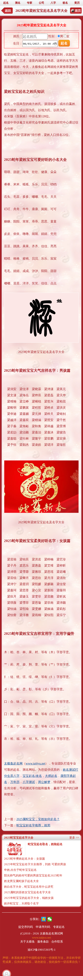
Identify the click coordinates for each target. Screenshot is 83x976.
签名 (65, 2)
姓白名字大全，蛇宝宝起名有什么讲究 (28, 886)
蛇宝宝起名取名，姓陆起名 (45, 844)
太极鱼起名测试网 (51, 933)
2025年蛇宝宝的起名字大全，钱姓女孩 (29, 897)
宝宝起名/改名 (32, 775)
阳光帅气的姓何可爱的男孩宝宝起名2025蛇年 (33, 875)
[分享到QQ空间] (43, 919)
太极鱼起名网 (13, 763)
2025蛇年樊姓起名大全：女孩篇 (24, 858)
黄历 (77, 2)
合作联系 (57, 941)
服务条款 (43, 941)
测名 (17, 2)
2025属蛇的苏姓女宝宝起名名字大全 (27, 892)
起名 (6, 2)
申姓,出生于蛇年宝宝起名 (20, 869)
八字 (53, 2)
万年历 (14, 782)
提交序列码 (25, 926)
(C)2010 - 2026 (29, 933)
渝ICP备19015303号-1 (42, 949)
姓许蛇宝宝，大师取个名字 (21, 903)
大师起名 (51, 775)
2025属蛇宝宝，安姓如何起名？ (38, 819)
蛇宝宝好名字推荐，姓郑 (33, 825)
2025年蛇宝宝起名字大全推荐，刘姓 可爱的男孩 (35, 864)
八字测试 (29, 782)
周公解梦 (44, 782)
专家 (29, 2)
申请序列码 (43, 926)
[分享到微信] (49, 919)
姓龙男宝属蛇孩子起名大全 (21, 881)
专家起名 (59, 926)
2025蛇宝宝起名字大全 (18, 837)
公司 (41, 2)
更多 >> (74, 837)
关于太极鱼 (27, 941)
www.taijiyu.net (35, 763)
